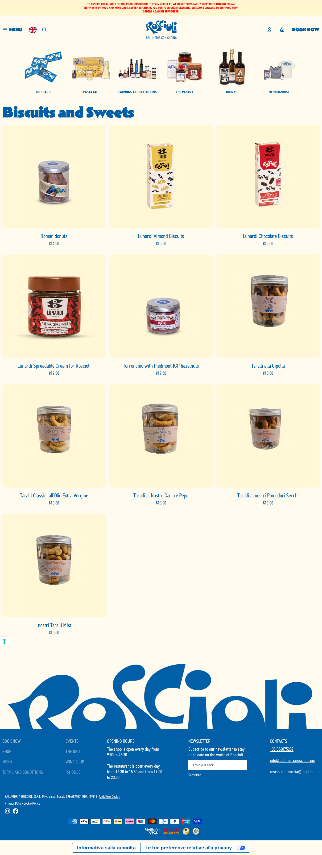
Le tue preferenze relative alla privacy (188, 848)
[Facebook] (15, 811)
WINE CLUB (75, 762)
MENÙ (7, 762)
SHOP (6, 751)
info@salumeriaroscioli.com (292, 760)
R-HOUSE (73, 772)
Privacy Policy (14, 803)
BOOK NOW (306, 30)
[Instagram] (7, 811)
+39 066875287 (281, 749)
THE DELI (73, 751)
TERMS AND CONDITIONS (22, 772)
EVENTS (72, 741)
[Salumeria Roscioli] (161, 29)
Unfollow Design (109, 796)
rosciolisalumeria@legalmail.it (295, 772)
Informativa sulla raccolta (106, 848)
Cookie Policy (32, 803)
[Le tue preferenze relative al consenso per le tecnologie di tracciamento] (4, 641)
